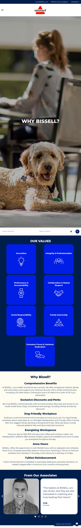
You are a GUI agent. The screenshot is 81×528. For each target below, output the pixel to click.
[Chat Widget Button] (77, 524)
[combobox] (19, 232)
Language (74, 2)
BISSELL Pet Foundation (59, 2)
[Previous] (2, 496)
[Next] (78, 496)
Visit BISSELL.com (42, 2)
